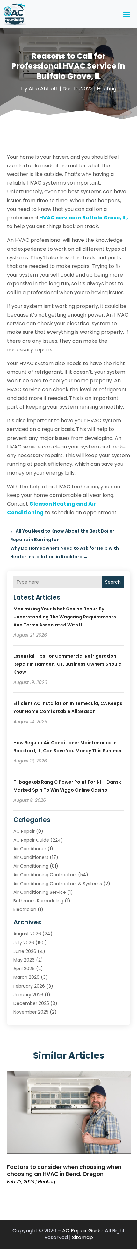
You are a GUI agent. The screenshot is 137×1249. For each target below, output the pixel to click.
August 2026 (27, 934)
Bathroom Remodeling (38, 901)
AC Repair (24, 831)
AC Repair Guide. (83, 1230)
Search (113, 582)
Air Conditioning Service (39, 892)
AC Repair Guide (31, 840)
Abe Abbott (43, 88)
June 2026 (24, 951)
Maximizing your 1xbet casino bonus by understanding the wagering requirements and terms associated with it (64, 617)
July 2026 (23, 942)
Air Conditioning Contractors (45, 874)
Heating (106, 88)
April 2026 (24, 968)
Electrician (24, 909)
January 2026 (28, 995)
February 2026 (29, 986)
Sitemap (82, 1237)
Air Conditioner (29, 849)
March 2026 (26, 977)
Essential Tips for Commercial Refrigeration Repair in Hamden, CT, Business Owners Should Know (67, 664)
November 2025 (30, 1012)
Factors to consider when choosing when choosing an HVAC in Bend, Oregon (64, 1170)
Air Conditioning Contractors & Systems (57, 883)
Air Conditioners (30, 857)
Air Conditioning (30, 866)
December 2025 (31, 1003)
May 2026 (24, 960)
